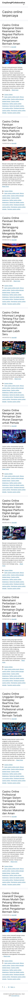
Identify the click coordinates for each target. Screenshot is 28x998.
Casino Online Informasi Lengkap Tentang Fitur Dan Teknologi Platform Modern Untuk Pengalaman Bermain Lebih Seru (13, 323)
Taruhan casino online (13, 113)
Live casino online (7, 108)
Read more (15, 90)
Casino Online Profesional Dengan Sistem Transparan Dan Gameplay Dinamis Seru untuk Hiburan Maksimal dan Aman (13, 802)
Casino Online (8, 94)
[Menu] (24, 4)
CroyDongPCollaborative (13, 2)
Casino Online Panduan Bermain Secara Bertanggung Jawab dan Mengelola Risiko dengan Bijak (13, 227)
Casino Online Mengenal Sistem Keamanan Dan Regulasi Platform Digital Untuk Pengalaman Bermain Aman (13, 34)
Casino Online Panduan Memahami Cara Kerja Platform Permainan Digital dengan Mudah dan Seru (13, 131)
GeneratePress (15, 995)
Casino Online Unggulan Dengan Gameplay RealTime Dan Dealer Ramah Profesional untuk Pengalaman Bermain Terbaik (13, 704)
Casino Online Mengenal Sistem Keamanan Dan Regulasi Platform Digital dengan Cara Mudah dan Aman (13, 510)
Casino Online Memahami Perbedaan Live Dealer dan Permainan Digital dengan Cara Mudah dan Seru (13, 606)
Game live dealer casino (16, 106)
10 (9, 987)
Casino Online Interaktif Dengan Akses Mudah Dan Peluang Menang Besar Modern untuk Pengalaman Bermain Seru (13, 902)
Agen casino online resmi (11, 97)
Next (13, 987)
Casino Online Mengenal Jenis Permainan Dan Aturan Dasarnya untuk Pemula (12, 416)
